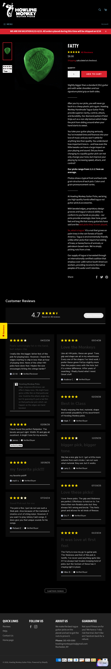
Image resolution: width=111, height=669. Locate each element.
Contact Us (8, 635)
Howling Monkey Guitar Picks (20, 662)
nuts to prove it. (63, 636)
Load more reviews (55, 591)
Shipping (72, 60)
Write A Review (93, 315)
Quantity (71, 68)
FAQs (5, 631)
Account (104, 24)
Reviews (6, 626)
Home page (8, 640)
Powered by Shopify (40, 662)
